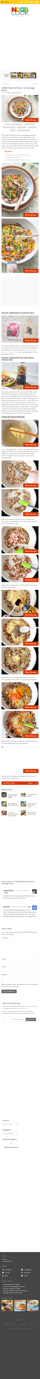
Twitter (7, 1273)
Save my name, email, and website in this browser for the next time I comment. (20, 985)
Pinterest (27, 1273)
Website (4, 974)
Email (4, 967)
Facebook (8, 1270)
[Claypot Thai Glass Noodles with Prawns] (7, 1305)
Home (6, 1324)
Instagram (27, 1270)
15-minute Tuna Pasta (13, 157)
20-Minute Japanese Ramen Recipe (18, 160)
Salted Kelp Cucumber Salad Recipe (18, 155)
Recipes (13, 130)
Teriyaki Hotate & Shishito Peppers (15, 1291)
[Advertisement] (21, 21)
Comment (5, 938)
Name (4, 959)
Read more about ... (21, 1008)
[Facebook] (19, 2)
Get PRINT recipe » (9, 783)
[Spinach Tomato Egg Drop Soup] (20, 75)
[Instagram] (25, 2)
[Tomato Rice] (20, 1305)
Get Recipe (31, 120)
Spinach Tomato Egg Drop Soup (14, 1286)
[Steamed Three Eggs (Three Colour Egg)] (32, 1305)
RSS (6, 1276)
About (5, 1259)
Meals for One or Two (9, 127)
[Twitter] (22, 2)
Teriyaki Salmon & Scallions (13, 1293)
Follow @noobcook (12, 1147)
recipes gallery (30, 1006)
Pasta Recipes (33, 127)
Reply (5, 892)
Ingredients (23, 1324)
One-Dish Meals (22, 127)
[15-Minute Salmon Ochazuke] (33, 75)
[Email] (36, 2)
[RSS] (34, 2)
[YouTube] (31, 2)
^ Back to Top (20, 1320)
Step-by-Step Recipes (23, 130)
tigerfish (6, 907)
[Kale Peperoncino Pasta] (13, 75)
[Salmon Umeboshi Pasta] (27, 75)
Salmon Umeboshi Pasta (11, 1288)
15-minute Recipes (17, 124)
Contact (32, 1324)
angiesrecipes (8, 890)
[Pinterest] (28, 2)
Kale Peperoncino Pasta (11, 1284)
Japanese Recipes (30, 124)
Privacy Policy (7, 1261)
